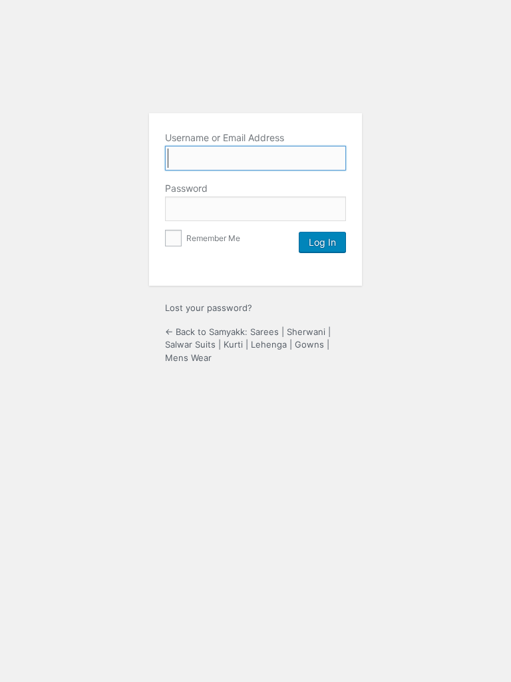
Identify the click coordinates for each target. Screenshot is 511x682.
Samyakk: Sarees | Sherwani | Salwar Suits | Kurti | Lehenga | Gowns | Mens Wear (255, 69)
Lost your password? (208, 307)
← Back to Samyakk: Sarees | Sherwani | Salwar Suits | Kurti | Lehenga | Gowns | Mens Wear (248, 344)
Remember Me (212, 238)
